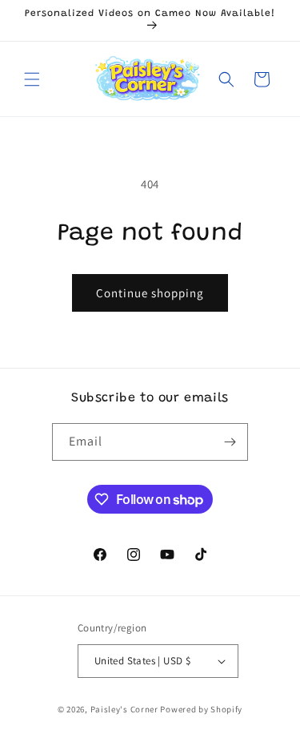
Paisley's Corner (124, 709)
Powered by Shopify (201, 709)
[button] (32, 79)
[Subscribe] (229, 442)
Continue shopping (150, 292)
